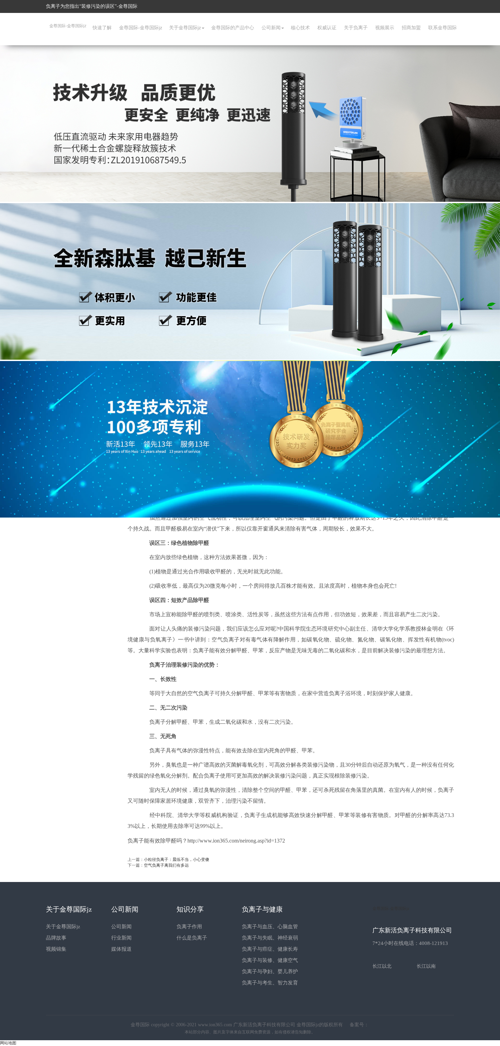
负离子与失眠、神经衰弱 (270, 938)
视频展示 (384, 27)
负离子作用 (189, 926)
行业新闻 (121, 938)
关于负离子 (356, 27)
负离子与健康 (262, 909)
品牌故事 (56, 938)
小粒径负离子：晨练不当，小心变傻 (176, 859)
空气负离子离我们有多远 (166, 865)
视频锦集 (56, 949)
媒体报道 (121, 949)
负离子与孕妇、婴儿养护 (270, 971)
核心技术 (300, 27)
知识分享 (190, 909)
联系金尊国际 (442, 27)
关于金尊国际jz (185, 27)
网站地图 (8, 1043)
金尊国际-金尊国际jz (67, 25)
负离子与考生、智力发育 (270, 982)
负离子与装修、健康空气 (270, 960)
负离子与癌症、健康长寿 (270, 949)
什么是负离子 (192, 938)
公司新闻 (271, 27)
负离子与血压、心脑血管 (270, 926)
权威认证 (326, 27)
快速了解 (102, 27)
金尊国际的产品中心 (232, 27)
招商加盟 (411, 27)
